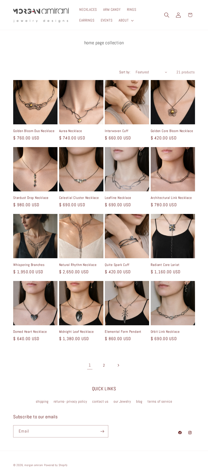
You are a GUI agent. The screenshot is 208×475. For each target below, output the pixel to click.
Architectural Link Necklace (171, 198)
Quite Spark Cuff (117, 265)
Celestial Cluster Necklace (79, 198)
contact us (100, 401)
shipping (42, 401)
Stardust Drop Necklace (31, 198)
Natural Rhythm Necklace (78, 265)
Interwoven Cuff (116, 131)
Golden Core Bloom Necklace (172, 131)
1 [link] (90, 365)
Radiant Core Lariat (165, 265)
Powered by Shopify (56, 465)
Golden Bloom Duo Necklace (34, 131)
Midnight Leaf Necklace (76, 332)
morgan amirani (33, 465)
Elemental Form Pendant (123, 332)
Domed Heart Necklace (30, 332)
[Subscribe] (102, 431)
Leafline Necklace (118, 198)
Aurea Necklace (70, 131)
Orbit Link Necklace (165, 332)
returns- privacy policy (70, 401)
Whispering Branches (29, 265)
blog (139, 401)
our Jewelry (122, 401)
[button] (126, 20)
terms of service (159, 401)
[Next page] (118, 365)
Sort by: (124, 72)
